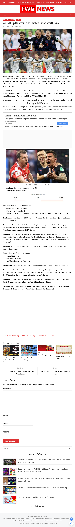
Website (6, 432)
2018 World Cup (13, 336)
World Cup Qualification (49, 2)
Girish (7, 26)
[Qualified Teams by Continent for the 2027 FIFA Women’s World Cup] (9, 490)
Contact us (45, 523)
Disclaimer (53, 523)
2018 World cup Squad (29, 336)
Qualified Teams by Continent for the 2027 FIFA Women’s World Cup (42, 488)
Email (5, 424)
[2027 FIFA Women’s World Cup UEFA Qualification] (9, 500)
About (4, 2)
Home (33, 523)
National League (25, 2)
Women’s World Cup (64, 2)
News (18, 19)
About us (38, 523)
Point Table (36, 2)
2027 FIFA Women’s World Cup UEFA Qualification (36, 497)
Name (5, 415)
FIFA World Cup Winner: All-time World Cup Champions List (11, 360)
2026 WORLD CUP (13, 2)
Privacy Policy (25, 523)
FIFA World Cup (9, 19)
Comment (7, 389)
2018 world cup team (47, 336)
